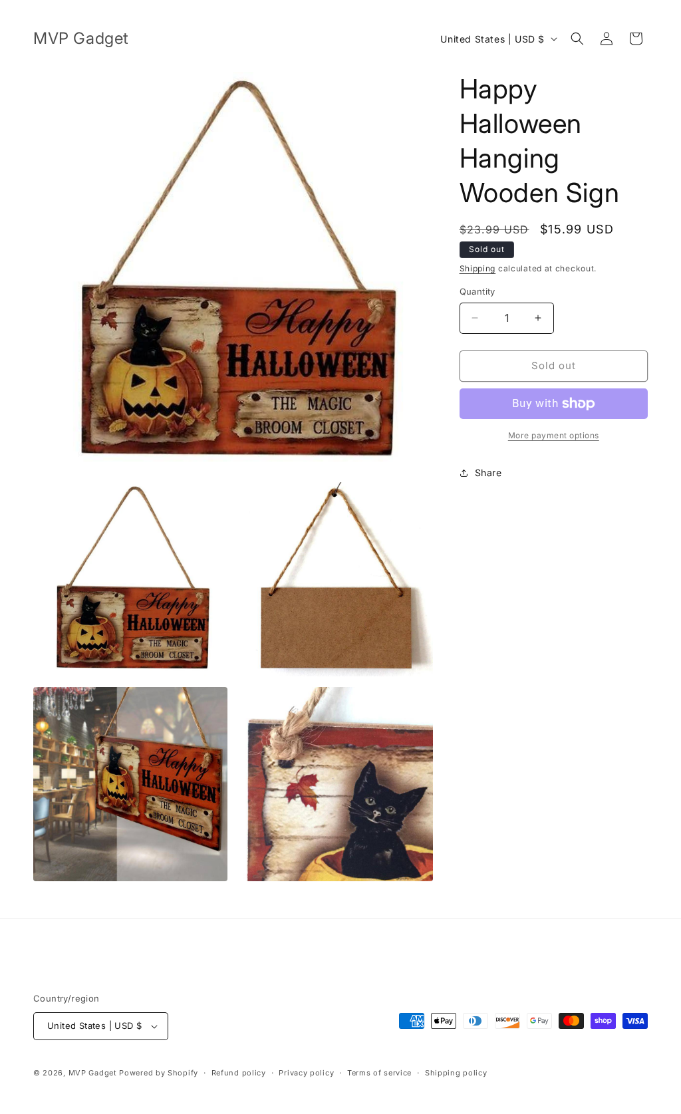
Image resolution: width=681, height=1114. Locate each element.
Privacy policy (306, 1072)
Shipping (478, 268)
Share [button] (488, 472)
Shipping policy (456, 1072)
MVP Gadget (92, 1072)
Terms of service (379, 1072)
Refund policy (238, 1072)
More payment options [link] (553, 435)
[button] (577, 38)
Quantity (477, 291)
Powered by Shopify (158, 1072)
